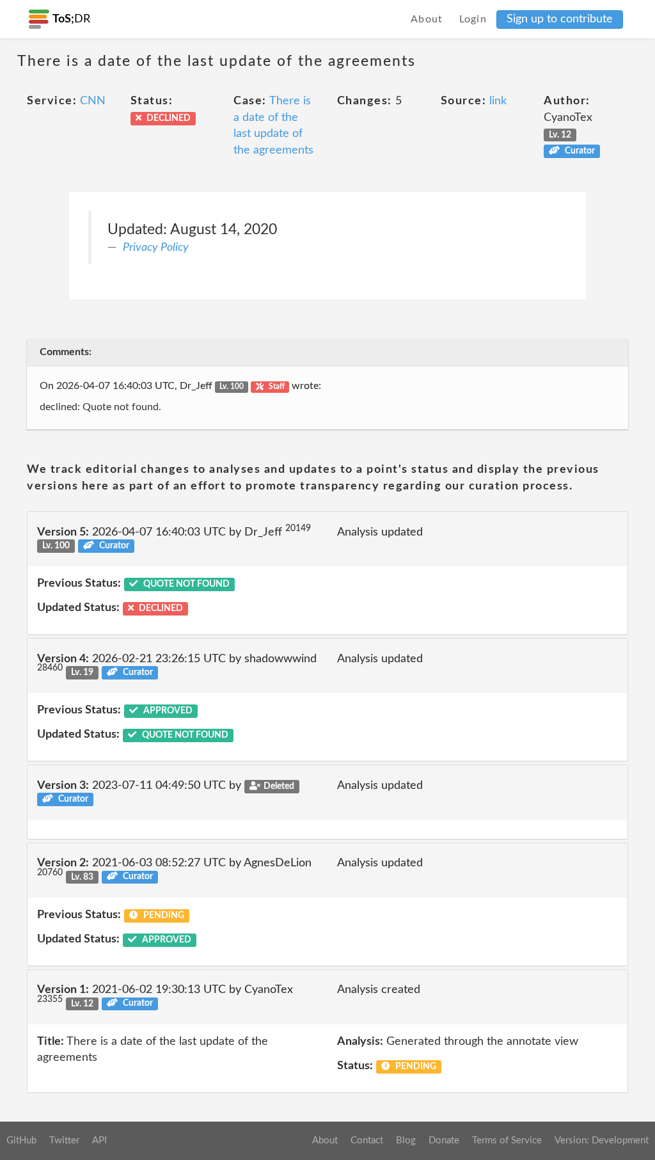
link (498, 101)
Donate (444, 1140)
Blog (406, 1140)
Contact (367, 1140)
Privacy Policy (156, 247)
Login (473, 19)
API (99, 1140)
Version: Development (602, 1140)
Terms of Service (507, 1140)
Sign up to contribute (560, 19)
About (427, 19)
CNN (93, 101)
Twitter (64, 1140)
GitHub (21, 1140)
